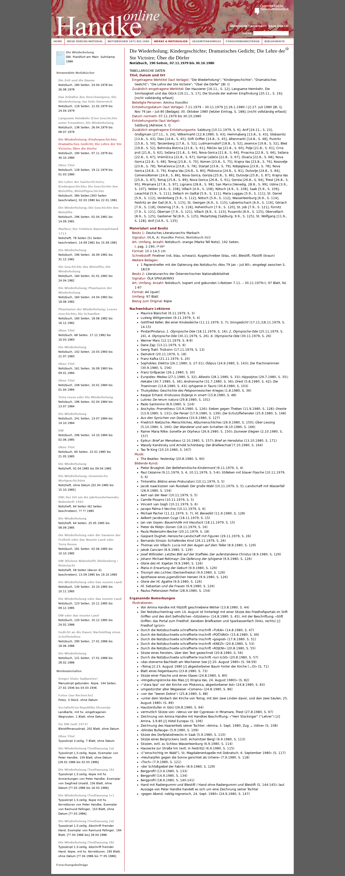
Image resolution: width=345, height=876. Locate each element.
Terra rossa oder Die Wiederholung (85, 397)
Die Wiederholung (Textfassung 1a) (86, 748)
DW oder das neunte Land (78, 615)
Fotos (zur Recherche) (75, 695)
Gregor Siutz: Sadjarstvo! (78, 678)
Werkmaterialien (69, 671)
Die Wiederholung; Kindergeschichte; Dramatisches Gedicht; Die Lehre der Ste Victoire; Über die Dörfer (89, 144)
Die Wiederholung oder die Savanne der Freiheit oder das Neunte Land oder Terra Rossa (89, 540)
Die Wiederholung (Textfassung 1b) (86, 769)
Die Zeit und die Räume (76, 80)
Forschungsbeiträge (243, 41)
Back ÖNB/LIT (278, 26)
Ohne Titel (66, 165)
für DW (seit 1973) (73, 724)
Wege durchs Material (85, 41)
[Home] (107, 18)
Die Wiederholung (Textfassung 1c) (86, 795)
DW (61, 430)
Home (58, 41)
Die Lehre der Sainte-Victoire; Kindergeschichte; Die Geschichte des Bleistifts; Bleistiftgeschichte (88, 186)
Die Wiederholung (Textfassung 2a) (86, 821)
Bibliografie (274, 41)
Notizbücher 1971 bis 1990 (128, 41)
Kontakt (258, 26)
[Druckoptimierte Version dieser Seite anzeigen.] (287, 48)
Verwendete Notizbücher (75, 73)
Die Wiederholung (80, 52)
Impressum (238, 26)
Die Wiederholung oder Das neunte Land (90, 582)
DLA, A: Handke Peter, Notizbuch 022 (179, 237)
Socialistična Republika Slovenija (84, 707)
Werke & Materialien (170, 41)
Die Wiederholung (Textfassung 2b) (86, 842)
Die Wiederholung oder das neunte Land (89, 599)
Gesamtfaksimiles (206, 41)
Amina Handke (175, 102)
